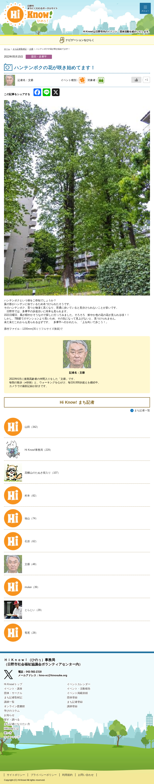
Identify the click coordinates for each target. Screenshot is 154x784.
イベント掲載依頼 (77, 693)
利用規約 (67, 774)
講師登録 (72, 706)
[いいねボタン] (136, 80)
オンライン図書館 (14, 706)
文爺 (31, 49)
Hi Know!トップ (13, 684)
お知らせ (9, 715)
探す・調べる (12, 719)
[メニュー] (145, 8)
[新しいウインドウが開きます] (11, 675)
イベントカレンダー (78, 684)
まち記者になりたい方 (17, 724)
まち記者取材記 (20, 49)
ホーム (7, 49)
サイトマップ (12, 737)
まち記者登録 (75, 701)
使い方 (8, 732)
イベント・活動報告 (78, 688)
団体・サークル (13, 693)
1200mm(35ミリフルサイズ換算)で (42, 328)
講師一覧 (9, 701)
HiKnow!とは (11, 728)
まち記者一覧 (142, 410)
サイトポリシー (16, 774)
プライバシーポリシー (44, 774)
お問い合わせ (86, 774)
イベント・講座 (13, 688)
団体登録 (72, 697)
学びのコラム (12, 710)
